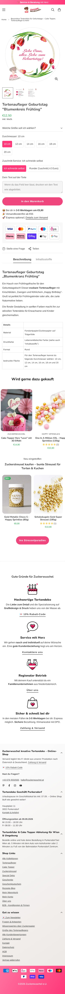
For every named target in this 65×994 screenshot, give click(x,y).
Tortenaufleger (9, 863)
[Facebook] (9, 785)
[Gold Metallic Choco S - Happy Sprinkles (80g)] (16, 494)
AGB (4, 951)
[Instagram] (15, 785)
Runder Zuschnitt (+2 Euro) (43, 168)
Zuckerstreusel (9, 871)
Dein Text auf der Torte (14, 177)
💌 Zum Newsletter (11, 917)
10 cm (7, 144)
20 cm (7, 152)
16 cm (41, 144)
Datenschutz (8, 947)
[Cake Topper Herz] (16, 410)
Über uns (32, 690)
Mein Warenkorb (10, 892)
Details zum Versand (37, 217)
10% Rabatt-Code (14, 767)
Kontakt (6, 943)
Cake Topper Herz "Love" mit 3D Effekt (16, 439)
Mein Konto (7, 897)
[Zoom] (56, 79)
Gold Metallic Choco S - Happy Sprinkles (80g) (16, 518)
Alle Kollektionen (10, 858)
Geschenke (7, 880)
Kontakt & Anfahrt (10, 812)
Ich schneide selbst (14, 168)
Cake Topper (8, 867)
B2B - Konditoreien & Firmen (16, 905)
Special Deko (8, 875)
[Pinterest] (3, 785)
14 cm (30, 144)
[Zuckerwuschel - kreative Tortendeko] (32, 10)
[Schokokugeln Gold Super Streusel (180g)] (48, 494)
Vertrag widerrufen (11, 960)
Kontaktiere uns (32, 652)
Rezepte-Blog (8, 888)
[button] (59, 9)
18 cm (52, 144)
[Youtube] (21, 785)
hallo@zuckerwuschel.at (32, 780)
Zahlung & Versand (32, 728)
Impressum (7, 956)
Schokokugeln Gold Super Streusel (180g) (48, 518)
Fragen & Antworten (11, 922)
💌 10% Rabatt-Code (33, 614)
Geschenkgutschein (11, 884)
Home (4, 20)
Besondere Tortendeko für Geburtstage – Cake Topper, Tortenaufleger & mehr (33, 20)
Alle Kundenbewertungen (14, 934)
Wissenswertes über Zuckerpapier (18, 926)
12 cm (18, 144)
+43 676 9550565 (10, 780)
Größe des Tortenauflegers (15, 930)
